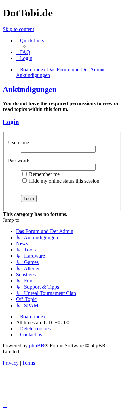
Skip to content (18, 29)
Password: (18, 160)
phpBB (36, 345)
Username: (19, 142)
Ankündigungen (30, 89)
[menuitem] (23, 52)
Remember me (44, 174)
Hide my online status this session (63, 181)
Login (11, 121)
